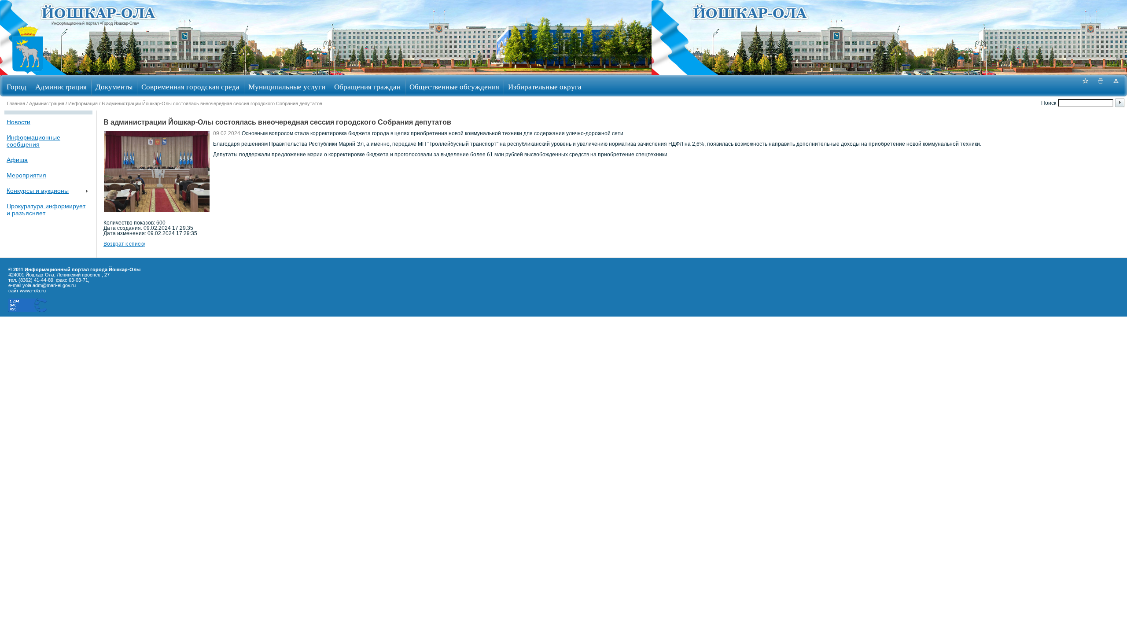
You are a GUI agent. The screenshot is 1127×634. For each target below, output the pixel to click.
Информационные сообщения (33, 141)
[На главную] (27, 72)
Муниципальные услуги (286, 86)
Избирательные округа (545, 86)
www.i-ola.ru (33, 290)
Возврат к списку (124, 244)
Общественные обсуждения (454, 86)
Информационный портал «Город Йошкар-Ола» (95, 23)
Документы (114, 86)
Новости (18, 121)
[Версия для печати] (1100, 85)
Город (16, 86)
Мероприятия (26, 175)
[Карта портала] (1116, 85)
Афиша (17, 159)
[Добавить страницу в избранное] (1085, 85)
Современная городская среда (190, 86)
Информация (83, 103)
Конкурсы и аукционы (38, 190)
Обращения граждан (367, 86)
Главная (16, 103)
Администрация (61, 86)
